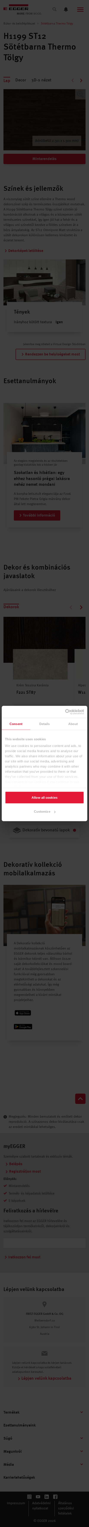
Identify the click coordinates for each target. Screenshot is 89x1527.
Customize (42, 811)
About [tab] (73, 723)
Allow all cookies (44, 797)
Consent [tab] (16, 723)
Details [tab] (44, 723)
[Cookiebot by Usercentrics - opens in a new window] (65, 712)
